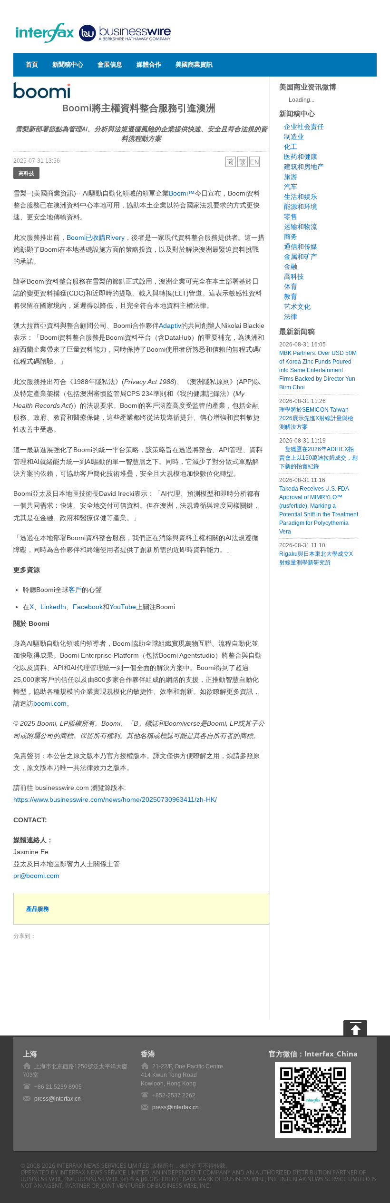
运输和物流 (300, 226)
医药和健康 (300, 156)
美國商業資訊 (194, 64)
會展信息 (110, 64)
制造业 (294, 136)
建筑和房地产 (304, 166)
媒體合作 (148, 64)
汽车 (290, 186)
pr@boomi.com (36, 875)
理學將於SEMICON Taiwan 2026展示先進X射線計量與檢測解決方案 (316, 418)
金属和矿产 (300, 256)
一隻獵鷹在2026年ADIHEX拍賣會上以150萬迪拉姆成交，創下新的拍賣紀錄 (318, 458)
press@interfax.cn (57, 1098)
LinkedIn (53, 607)
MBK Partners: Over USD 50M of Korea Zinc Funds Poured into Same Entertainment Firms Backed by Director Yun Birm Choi (318, 370)
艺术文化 (297, 306)
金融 (290, 266)
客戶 (75, 589)
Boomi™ (182, 193)
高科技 (26, 173)
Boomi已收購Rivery (96, 237)
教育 (290, 296)
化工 (290, 146)
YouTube (122, 607)
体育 (290, 286)
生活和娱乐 (300, 196)
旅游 (290, 176)
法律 (290, 316)
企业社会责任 (304, 126)
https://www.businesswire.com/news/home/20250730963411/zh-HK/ (115, 799)
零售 (290, 216)
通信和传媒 (300, 246)
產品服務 (37, 909)
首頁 (32, 64)
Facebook (88, 607)
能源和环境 (300, 206)
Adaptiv (170, 325)
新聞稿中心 (67, 64)
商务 (290, 236)
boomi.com (50, 703)
